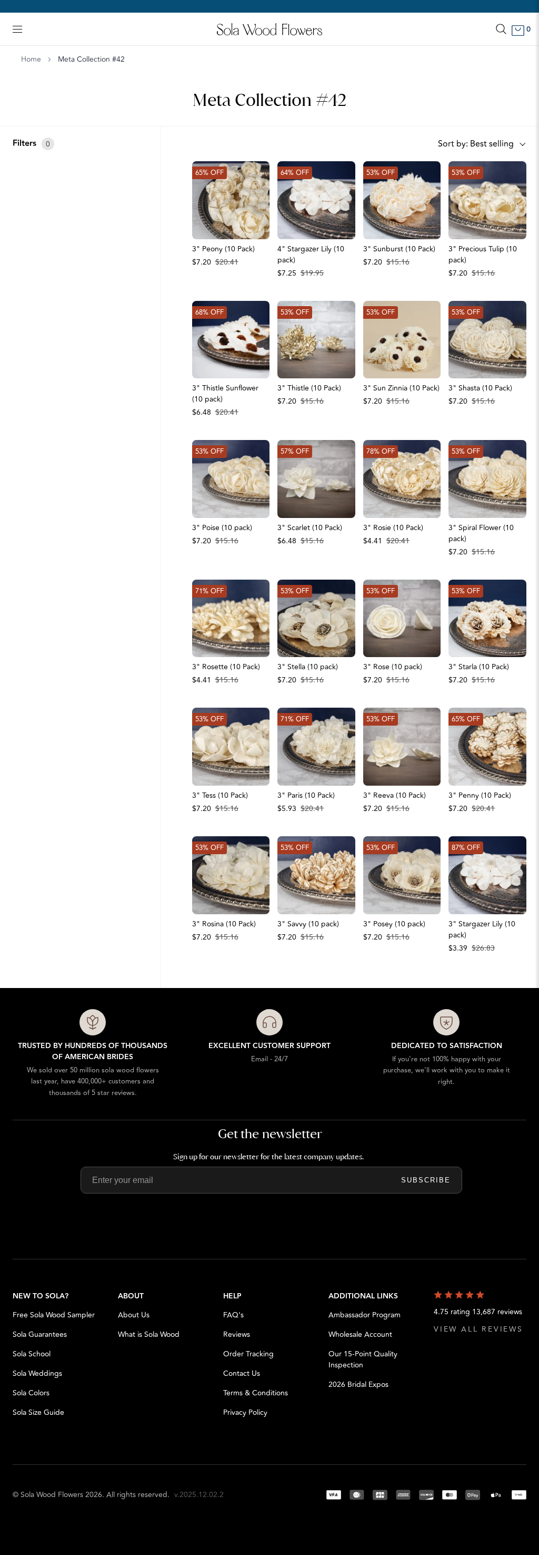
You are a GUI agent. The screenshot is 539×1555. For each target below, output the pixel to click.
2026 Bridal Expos (358, 1384)
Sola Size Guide (38, 1412)
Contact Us (241, 1373)
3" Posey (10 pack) (394, 924)
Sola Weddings (37, 1373)
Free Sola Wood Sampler (54, 1315)
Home (31, 59)
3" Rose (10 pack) (392, 666)
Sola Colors (31, 1392)
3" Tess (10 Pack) (220, 795)
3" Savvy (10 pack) (308, 924)
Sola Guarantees (40, 1334)
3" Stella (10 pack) (307, 666)
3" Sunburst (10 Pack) (399, 249)
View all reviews (478, 1329)
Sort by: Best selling (476, 144)
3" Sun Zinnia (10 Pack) (401, 388)
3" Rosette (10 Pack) (226, 666)
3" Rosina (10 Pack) (224, 924)
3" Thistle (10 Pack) (309, 388)
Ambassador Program (364, 1315)
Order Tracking (248, 1354)
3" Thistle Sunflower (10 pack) (225, 394)
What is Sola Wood (148, 1334)
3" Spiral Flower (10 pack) (481, 533)
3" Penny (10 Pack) (479, 795)
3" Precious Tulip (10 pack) (482, 254)
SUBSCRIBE (426, 1180)
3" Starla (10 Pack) (478, 666)
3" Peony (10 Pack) (223, 249)
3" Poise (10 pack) (222, 527)
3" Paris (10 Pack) (306, 795)
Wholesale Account (360, 1334)
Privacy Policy (245, 1412)
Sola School (32, 1354)
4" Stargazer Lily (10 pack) (310, 254)
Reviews (236, 1334)
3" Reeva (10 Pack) (394, 795)
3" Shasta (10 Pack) (480, 388)
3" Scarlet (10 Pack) (309, 527)
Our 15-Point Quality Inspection (362, 1359)
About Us (133, 1315)
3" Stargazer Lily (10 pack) (481, 929)
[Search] (501, 29)
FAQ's (233, 1315)
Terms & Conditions (255, 1392)
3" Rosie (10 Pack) (393, 527)
